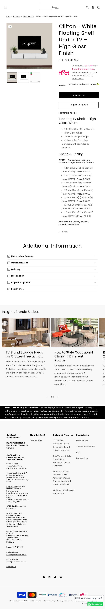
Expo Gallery (82, 458)
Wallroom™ (21, 601)
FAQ (78, 452)
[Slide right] (58, 397)
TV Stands (16, 16)
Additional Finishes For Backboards (63, 492)
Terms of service (77, 601)
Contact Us (11, 567)
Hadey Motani (12, 552)
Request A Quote (79, 104)
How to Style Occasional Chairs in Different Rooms (73, 357)
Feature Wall (36, 440)
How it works (77, 78)
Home (8, 16)
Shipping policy (92, 601)
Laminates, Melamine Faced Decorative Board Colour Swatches (61, 445)
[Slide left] (47, 397)
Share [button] (64, 231)
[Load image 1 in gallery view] (12, 77)
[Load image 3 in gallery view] (35, 77)
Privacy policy (62, 601)
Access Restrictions (85, 446)
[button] (5, 7)
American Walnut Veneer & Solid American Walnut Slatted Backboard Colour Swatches (62, 478)
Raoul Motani (12, 559)
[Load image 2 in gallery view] (24, 77)
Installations (82, 440)
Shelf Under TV (28, 16)
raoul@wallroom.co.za (16, 562)
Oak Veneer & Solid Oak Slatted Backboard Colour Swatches (62, 461)
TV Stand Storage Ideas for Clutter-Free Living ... (25, 354)
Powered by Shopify (34, 601)
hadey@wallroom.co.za (16, 555)
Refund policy (49, 601)
